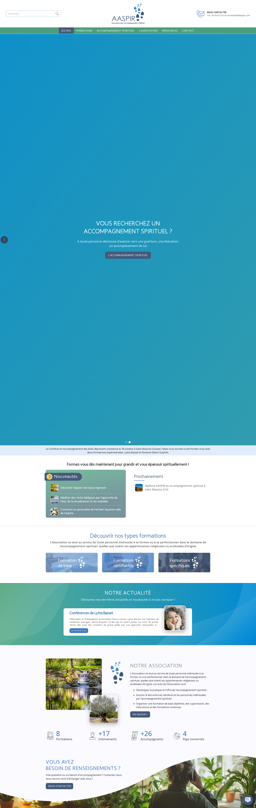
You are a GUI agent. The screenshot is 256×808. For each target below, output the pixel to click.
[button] (126, 442)
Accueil (66, 30)
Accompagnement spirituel (116, 30)
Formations (84, 30)
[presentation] (4, 240)
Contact (188, 30)
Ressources (169, 30)
